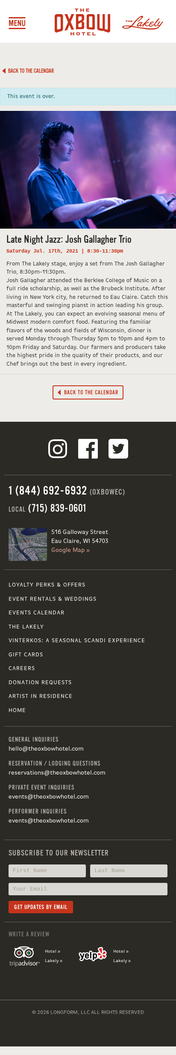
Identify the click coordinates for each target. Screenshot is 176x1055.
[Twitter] (118, 450)
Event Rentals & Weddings (53, 599)
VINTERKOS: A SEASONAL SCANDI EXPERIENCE (77, 641)
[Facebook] (88, 450)
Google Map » (70, 550)
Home (17, 710)
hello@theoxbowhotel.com (46, 749)
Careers (22, 668)
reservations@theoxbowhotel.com (57, 773)
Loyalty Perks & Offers (47, 585)
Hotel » (52, 951)
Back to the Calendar (30, 71)
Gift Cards (26, 655)
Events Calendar (37, 613)
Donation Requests (40, 682)
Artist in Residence (41, 696)
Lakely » (53, 961)
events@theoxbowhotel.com (49, 797)
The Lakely (26, 627)
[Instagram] (57, 450)
